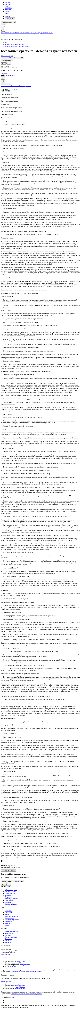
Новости (8, 11)
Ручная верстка (10, 893)
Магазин (8, 2)
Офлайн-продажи (11, 890)
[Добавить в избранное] (3, 77)
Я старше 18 (5, 870)
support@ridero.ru (19, 961)
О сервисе (8, 4)
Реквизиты (8, 921)
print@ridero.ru (20, 963)
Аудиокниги (9, 933)
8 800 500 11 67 (6, 954)
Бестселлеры (19, 33)
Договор (7, 923)
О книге (3, 86)
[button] (40, 28)
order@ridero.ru (25, 965)
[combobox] (40, 26)
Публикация (9, 902)
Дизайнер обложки (11, 899)
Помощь (7, 16)
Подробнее (4, 73)
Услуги (7, 6)
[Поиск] (2, 28)
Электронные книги (11, 932)
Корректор (8, 897)
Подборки (40, 33)
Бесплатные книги (11, 937)
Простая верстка (10, 891)
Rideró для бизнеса (11, 904)
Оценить (12, 75)
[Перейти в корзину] (4, 35)
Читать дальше (6, 982)
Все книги (4, 33)
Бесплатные (28, 33)
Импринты (11, 33)
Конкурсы (8, 8)
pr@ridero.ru (12, 966)
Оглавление (15, 86)
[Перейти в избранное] (2, 35)
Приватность (9, 918)
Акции (7, 13)
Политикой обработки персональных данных (26, 971)
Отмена (13, 870)
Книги (7, 914)
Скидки (34, 33)
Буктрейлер (9, 895)
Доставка (8, 942)
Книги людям (48, 33)
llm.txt (7, 925)
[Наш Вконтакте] (6, 1000)
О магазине (8, 912)
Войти (3, 24)
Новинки (8, 935)
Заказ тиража (9, 900)
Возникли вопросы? (11, 916)
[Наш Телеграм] (5, 1002)
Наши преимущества (12, 919)
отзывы (8, 86)
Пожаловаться (6, 84)
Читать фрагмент (7, 60)
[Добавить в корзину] (9, 63)
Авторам (8, 9)
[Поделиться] (3, 81)
